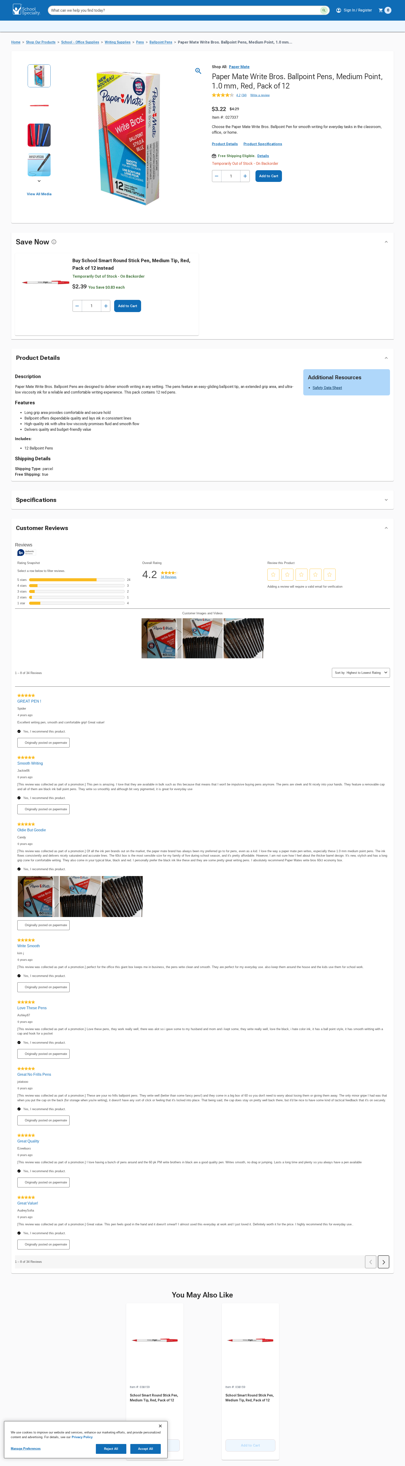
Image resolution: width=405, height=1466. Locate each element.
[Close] (160, 1426)
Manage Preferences (26, 1448)
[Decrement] (216, 176)
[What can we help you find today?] (324, 10)
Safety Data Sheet (327, 388)
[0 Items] (381, 10)
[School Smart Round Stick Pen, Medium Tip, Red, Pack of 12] (155, 1344)
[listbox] (39, 123)
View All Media (39, 194)
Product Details (225, 144)
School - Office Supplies (80, 42)
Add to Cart (268, 176)
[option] (39, 79)
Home (15, 42)
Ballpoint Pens (161, 42)
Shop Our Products (41, 42)
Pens (140, 42)
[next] (39, 181)
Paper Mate (239, 67)
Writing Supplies (118, 42)
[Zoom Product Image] (198, 71)
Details (263, 156)
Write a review (260, 95)
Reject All (111, 1449)
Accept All (145, 1449)
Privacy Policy (82, 1437)
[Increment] (245, 176)
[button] (354, 10)
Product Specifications (263, 144)
